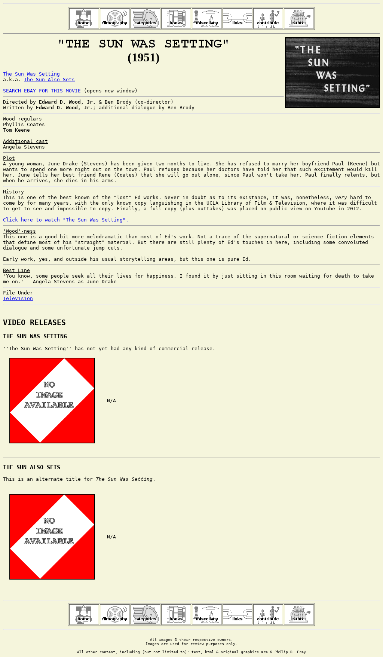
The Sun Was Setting (31, 74)
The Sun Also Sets (49, 79)
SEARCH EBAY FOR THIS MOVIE (42, 91)
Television (18, 298)
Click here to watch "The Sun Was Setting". (66, 220)
